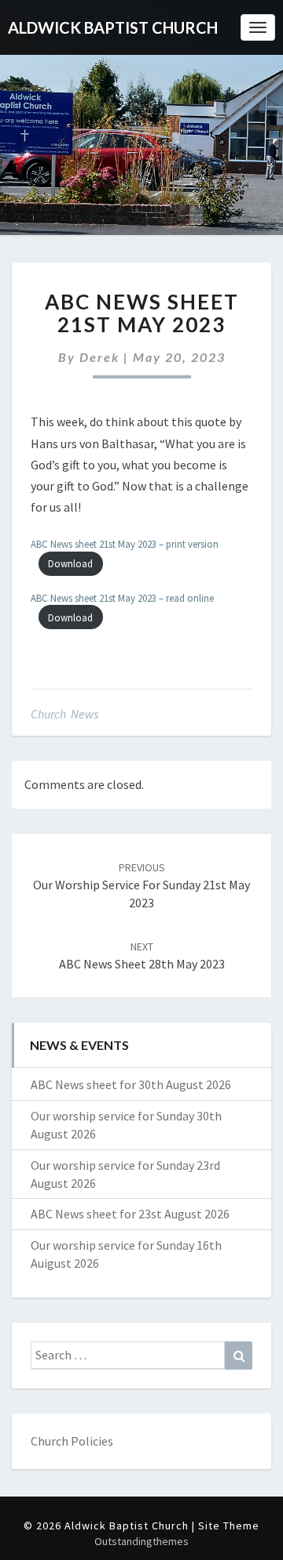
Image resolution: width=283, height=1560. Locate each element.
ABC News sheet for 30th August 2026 (131, 1084)
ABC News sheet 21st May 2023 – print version (125, 543)
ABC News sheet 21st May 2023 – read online (122, 598)
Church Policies (72, 1441)
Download (70, 563)
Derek (99, 356)
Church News (64, 714)
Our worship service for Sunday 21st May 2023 (141, 885)
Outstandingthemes (141, 1541)
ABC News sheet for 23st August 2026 (130, 1214)
